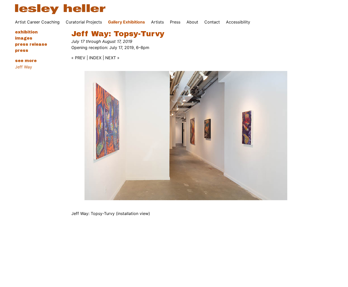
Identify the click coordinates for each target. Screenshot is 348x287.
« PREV (78, 57)
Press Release (31, 44)
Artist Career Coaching (37, 22)
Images (23, 38)
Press (175, 22)
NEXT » (112, 57)
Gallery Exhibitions (126, 22)
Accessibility (238, 22)
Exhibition (26, 32)
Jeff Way (23, 66)
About (192, 22)
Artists (157, 22)
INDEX (95, 57)
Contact (212, 22)
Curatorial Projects (84, 22)
